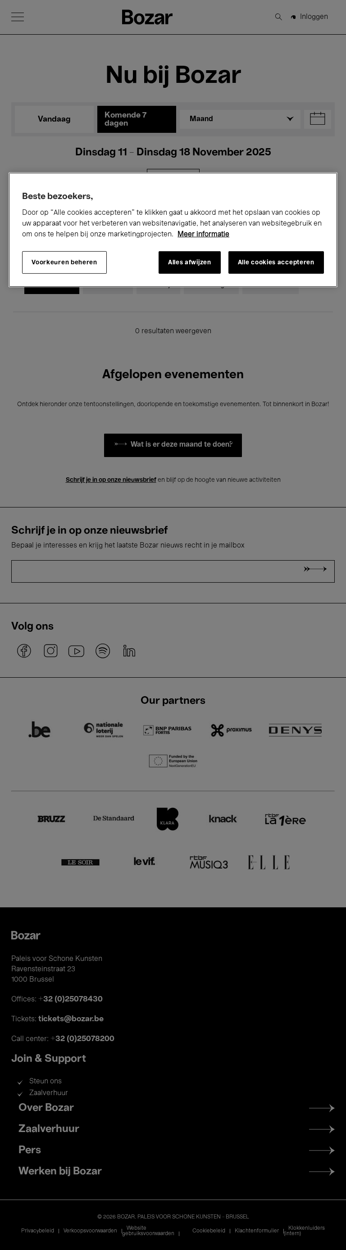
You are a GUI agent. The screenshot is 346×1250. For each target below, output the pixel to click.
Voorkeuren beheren (64, 262)
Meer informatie (203, 234)
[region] (173, 229)
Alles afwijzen (189, 262)
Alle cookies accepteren (276, 262)
